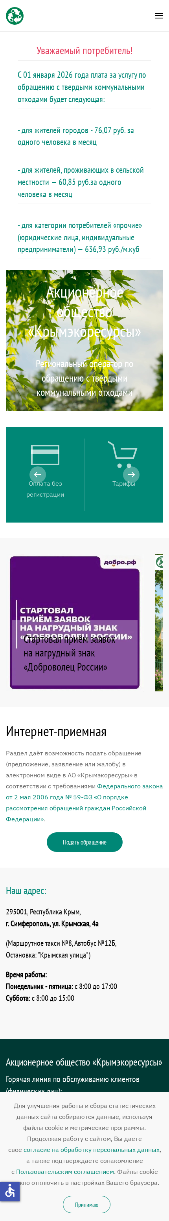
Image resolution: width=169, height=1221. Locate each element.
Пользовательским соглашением (65, 1171)
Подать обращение (85, 842)
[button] (159, 15)
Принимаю (86, 1204)
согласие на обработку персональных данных (92, 1149)
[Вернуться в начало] (15, 15)
